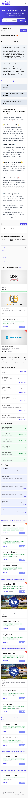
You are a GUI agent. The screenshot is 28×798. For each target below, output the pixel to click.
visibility (4, 543)
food (8, 323)
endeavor (15, 742)
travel (17, 528)
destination (5, 695)
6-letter (13, 708)
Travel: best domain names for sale (12, 579)
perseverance (17, 727)
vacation (13, 528)
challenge (22, 541)
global (4, 528)
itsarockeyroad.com (10, 738)
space (11, 569)
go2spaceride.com (10, 565)
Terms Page (17, 794)
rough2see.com (9, 539)
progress (11, 742)
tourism (8, 529)
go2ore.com (7, 704)
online (4, 321)
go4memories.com (10, 552)
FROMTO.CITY (5, 611)
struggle (23, 727)
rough (4, 541)
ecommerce (21, 321)
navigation (9, 706)
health (16, 321)
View (25, 371)
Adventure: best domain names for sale (14, 521)
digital (12, 624)
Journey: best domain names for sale (13, 648)
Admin (23, 794)
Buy (25, 428)
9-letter (17, 529)
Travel (3, 247)
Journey (3, 250)
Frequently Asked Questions (10, 81)
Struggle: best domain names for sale (13, 751)
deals (21, 624)
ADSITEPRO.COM (5, 286)
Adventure (4, 243)
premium (12, 529)
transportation (20, 637)
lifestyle (16, 554)
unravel (9, 695)
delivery (4, 323)
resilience (14, 740)
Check (24, 472)
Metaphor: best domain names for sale (13, 770)
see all (21, 267)
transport (4, 706)
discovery (9, 543)
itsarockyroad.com (9, 231)
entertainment (5, 567)
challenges (19, 740)
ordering (4, 625)
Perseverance (5, 254)
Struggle (4, 257)
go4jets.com (7, 635)
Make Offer (23, 30)
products (8, 321)
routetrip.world (9, 525)
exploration (21, 528)
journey (4, 529)
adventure (8, 528)
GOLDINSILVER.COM (6, 308)
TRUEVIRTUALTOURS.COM (7, 346)
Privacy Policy (18, 792)
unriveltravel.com (10, 691)
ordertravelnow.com (11, 621)
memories (10, 556)
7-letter (11, 638)
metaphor (5, 728)
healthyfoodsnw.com (11, 319)
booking (4, 638)
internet (12, 321)
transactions (16, 624)
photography (22, 554)
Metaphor (4, 261)
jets (7, 638)
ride (8, 569)
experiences (5, 556)
